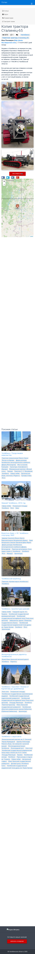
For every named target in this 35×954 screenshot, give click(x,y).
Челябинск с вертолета (11, 736)
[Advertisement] (17, 313)
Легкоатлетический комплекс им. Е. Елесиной (16, 739)
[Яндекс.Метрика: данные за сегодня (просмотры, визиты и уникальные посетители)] (13, 930)
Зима (17, 508)
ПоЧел (4, 2)
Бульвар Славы (26, 475)
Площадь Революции (16, 702)
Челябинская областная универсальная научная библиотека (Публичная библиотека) (16, 709)
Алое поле (5, 691)
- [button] (4, 184)
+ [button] (4, 181)
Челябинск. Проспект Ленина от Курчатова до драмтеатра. (15, 688)
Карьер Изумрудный (8, 741)
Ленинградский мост (17, 748)
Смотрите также (9, 21)
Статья (6, 11)
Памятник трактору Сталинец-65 (15, 38)
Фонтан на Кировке (8, 460)
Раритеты (13, 661)
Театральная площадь (20, 506)
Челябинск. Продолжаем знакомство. (12, 454)
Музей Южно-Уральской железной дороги (15, 659)
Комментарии (8, 18)
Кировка (10, 471)
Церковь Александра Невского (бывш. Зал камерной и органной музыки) (15, 744)
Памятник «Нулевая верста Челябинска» (15, 581)
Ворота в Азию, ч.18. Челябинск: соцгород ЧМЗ (15, 534)
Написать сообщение (17, 941)
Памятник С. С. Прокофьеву (23, 471)
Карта (6, 14)
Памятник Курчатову (8, 704)
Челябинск (25, 35)
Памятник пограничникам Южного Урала (15, 458)
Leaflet (31, 236)
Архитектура (18, 553)
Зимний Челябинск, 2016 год (13, 503)
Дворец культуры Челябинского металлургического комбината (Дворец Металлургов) (15, 462)
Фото (3, 478)
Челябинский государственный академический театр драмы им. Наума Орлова (16, 625)
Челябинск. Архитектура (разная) (15, 609)
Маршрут (10, 553)
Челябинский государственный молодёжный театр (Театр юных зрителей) (17, 618)
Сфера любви (14, 473)
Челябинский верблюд (11, 579)
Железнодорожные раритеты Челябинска (14, 655)
